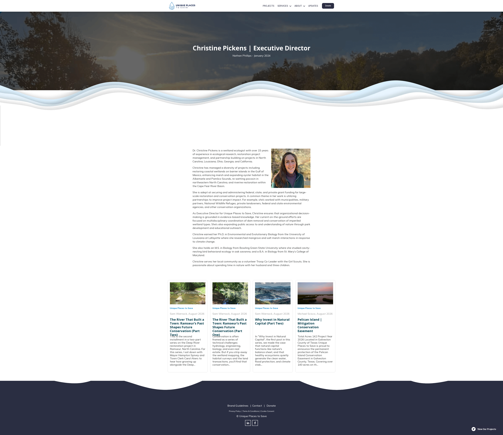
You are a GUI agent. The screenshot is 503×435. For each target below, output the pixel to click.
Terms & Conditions (251, 411)
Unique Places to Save (181, 308)
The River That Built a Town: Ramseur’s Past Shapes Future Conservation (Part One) (229, 327)
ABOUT (298, 5)
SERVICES (282, 5)
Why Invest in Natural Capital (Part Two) (272, 321)
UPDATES (313, 5)
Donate (328, 5)
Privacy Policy (235, 411)
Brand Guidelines (237, 405)
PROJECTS (268, 5)
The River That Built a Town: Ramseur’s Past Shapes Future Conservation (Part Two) (187, 327)
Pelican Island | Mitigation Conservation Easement (310, 325)
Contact (257, 405)
